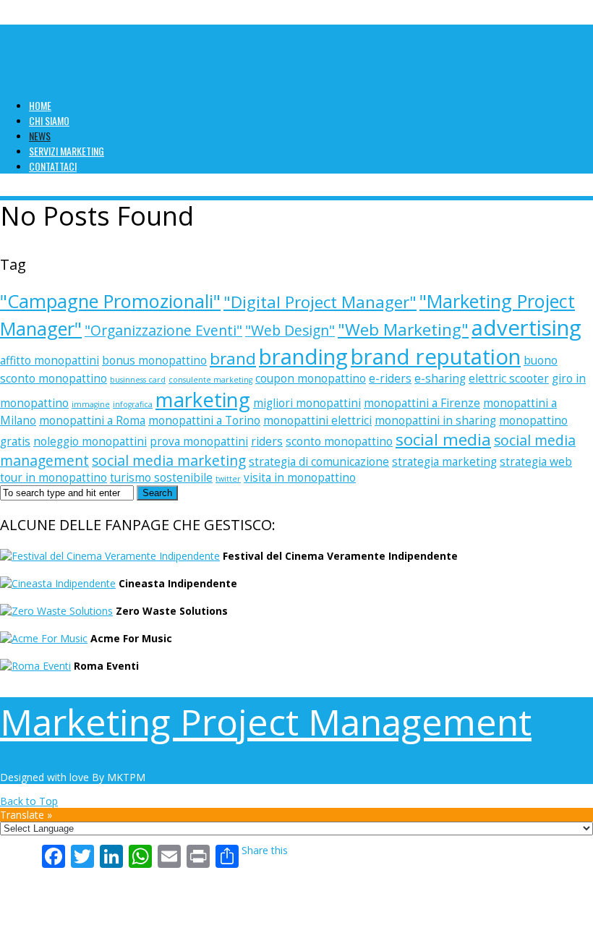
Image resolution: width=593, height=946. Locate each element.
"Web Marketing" (403, 329)
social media (443, 439)
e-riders (390, 378)
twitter (228, 479)
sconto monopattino (339, 441)
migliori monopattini (307, 403)
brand (233, 358)
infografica (133, 404)
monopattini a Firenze (422, 403)
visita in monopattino (300, 477)
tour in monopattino (53, 477)
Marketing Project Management (266, 49)
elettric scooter (509, 378)
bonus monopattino (154, 360)
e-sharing (440, 378)
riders (267, 441)
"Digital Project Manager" (320, 302)
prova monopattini (199, 441)
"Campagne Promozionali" (110, 301)
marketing (202, 399)
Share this (265, 850)
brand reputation (436, 356)
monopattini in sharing (435, 420)
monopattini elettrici (317, 420)
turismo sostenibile (161, 477)
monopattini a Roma (92, 420)
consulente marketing (210, 380)
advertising (526, 327)
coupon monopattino (310, 378)
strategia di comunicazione (319, 461)
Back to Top (29, 801)
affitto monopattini (49, 360)
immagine (91, 404)
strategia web (536, 461)
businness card (138, 380)
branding (303, 356)
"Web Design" (290, 330)
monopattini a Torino (204, 420)
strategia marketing (444, 461)
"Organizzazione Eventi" (163, 330)
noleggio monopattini (90, 441)
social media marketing (169, 460)
